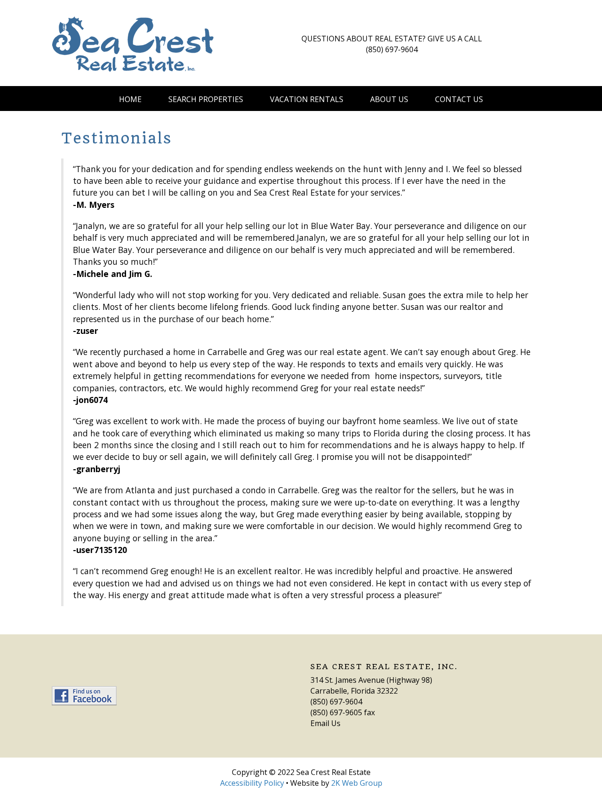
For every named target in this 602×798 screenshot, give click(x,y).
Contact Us (459, 99)
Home (130, 99)
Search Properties (205, 99)
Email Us (325, 723)
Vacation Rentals (306, 99)
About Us (389, 99)
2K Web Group (356, 783)
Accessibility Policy (252, 783)
